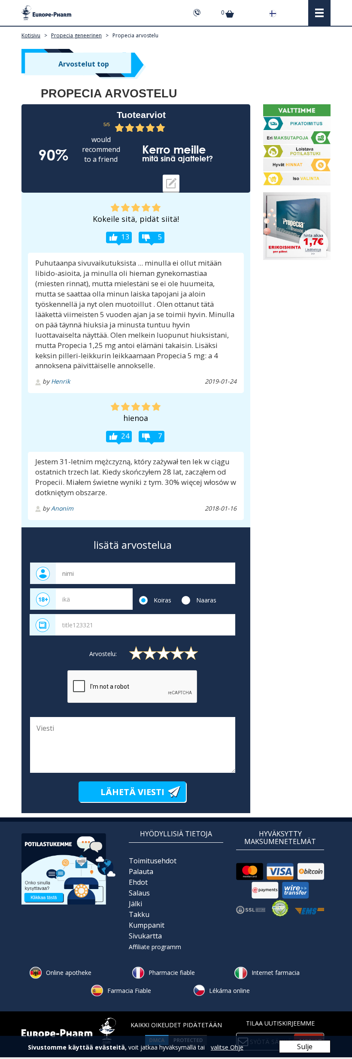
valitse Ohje (227, 1047)
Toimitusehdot (152, 860)
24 (125, 436)
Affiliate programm (155, 947)
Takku (139, 914)
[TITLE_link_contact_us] (68, 868)
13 (125, 237)
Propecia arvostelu (135, 35)
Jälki (135, 903)
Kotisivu (30, 35)
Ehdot (138, 882)
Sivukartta (145, 936)
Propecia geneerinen (76, 35)
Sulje (305, 1046)
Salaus (139, 893)
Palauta (141, 871)
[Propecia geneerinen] (297, 226)
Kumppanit (146, 925)
